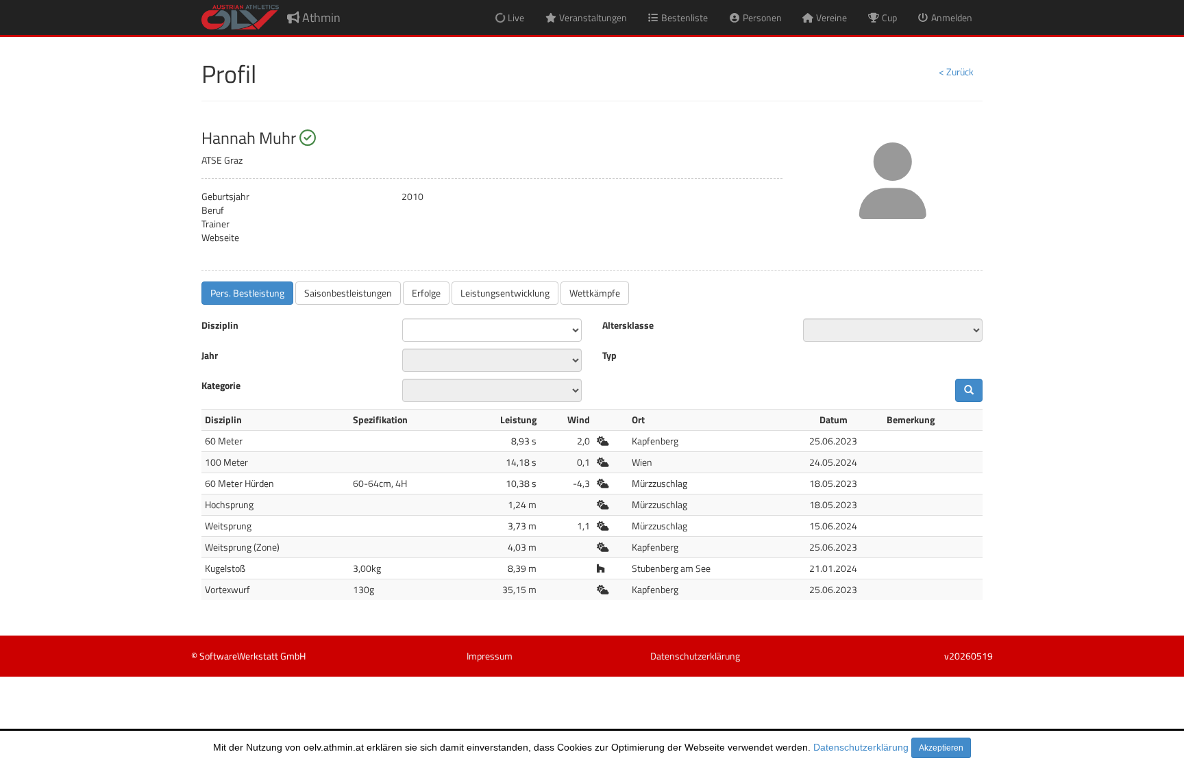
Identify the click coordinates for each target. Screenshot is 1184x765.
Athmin (320, 17)
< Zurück (956, 71)
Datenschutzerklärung (861, 747)
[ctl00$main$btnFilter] (969, 390)
